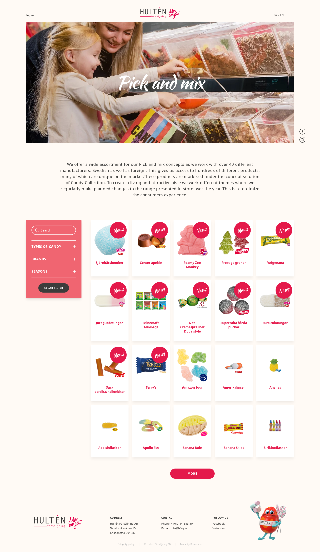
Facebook (218, 523)
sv (276, 15)
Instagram (219, 528)
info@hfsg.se (179, 528)
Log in (30, 15)
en (282, 15)
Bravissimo (196, 544)
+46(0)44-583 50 (182, 523)
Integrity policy (126, 544)
